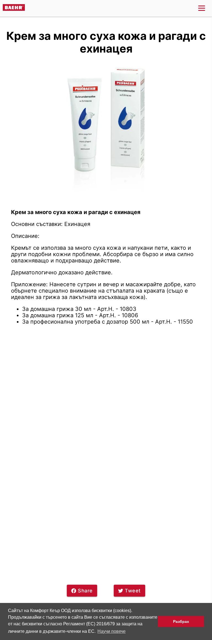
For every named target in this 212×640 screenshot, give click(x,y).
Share (85, 591)
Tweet (133, 591)
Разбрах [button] (181, 621)
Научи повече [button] (111, 631)
